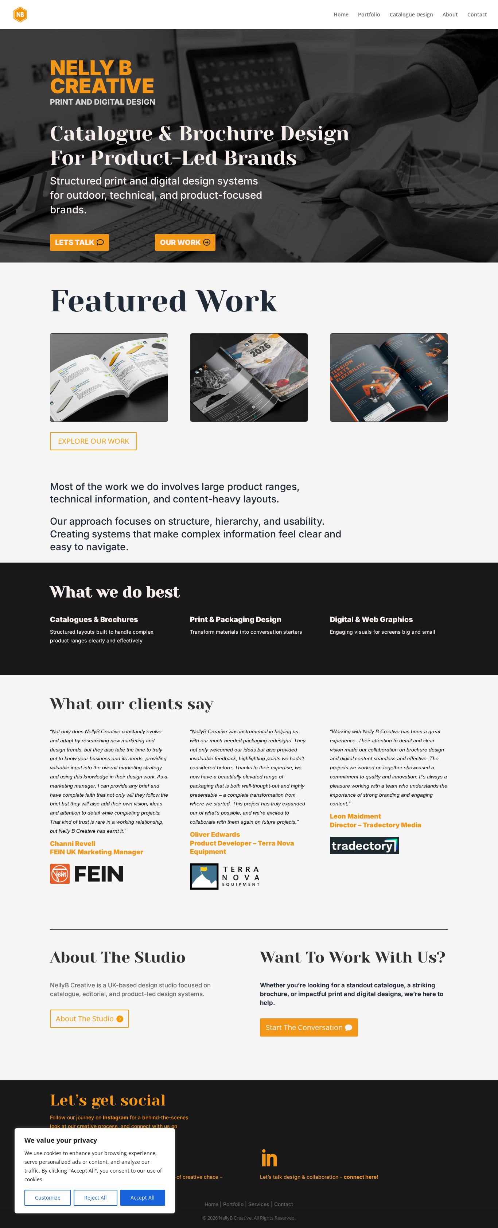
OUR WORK (180, 242)
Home (341, 15)
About (450, 15)
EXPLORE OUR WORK (93, 441)
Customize (48, 1197)
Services (258, 1204)
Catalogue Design (411, 15)
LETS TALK (74, 242)
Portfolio (369, 15)
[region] (95, 1170)
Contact (477, 15)
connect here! (361, 1177)
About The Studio (85, 1018)
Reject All (95, 1197)
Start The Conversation (304, 1027)
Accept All (143, 1197)
